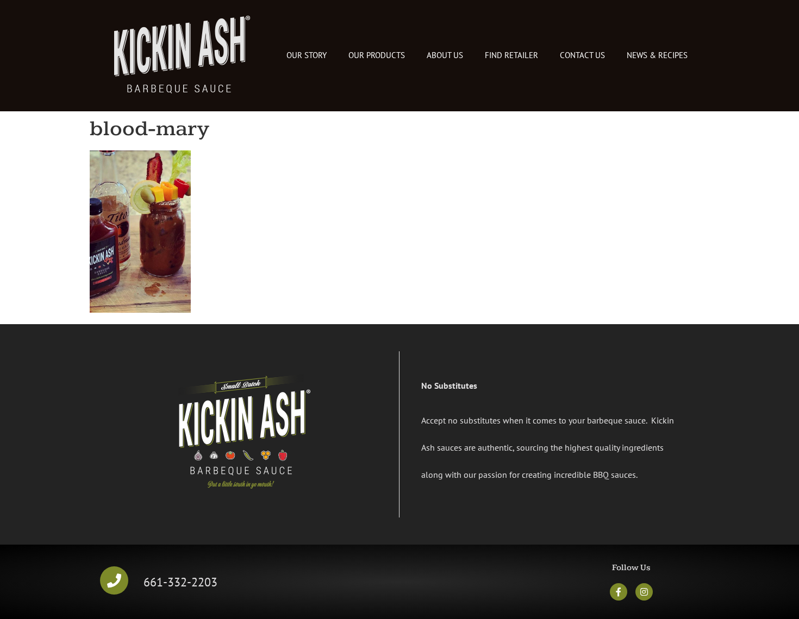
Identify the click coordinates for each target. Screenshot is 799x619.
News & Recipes (657, 55)
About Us (445, 55)
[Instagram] (644, 592)
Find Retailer (511, 55)
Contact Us (582, 55)
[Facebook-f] (618, 592)
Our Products (376, 55)
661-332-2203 (180, 582)
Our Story (306, 55)
